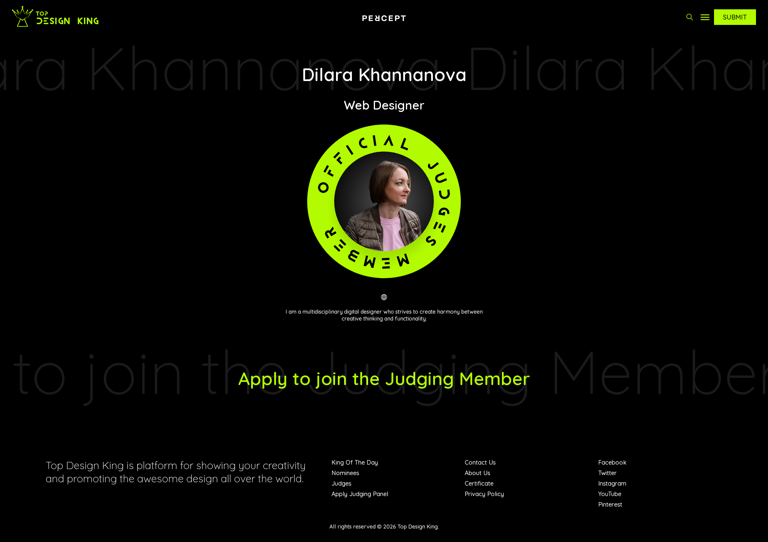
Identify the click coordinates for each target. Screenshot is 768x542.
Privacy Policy (484, 494)
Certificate (479, 483)
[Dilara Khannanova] (384, 297)
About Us (477, 473)
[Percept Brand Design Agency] (384, 18)
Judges (341, 483)
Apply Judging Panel (360, 494)
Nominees (345, 473)
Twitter (607, 473)
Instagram (612, 483)
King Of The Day (355, 462)
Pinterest (610, 504)
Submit (735, 17)
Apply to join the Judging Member (384, 378)
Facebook (612, 462)
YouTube (609, 494)
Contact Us (480, 462)
